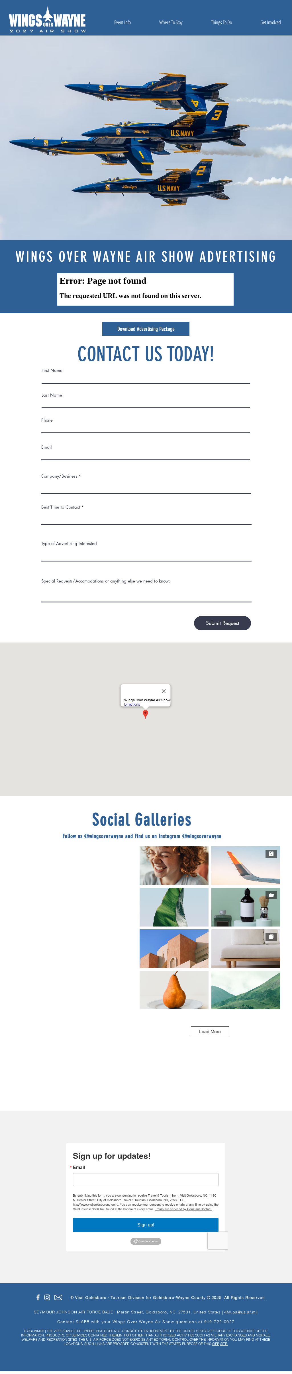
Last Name (52, 395)
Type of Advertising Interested (69, 543)
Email (46, 447)
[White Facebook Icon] (38, 1297)
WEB (215, 1344)
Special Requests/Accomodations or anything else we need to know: (105, 581)
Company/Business (59, 476)
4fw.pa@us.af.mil (241, 1312)
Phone (47, 420)
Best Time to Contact (60, 507)
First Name (52, 370)
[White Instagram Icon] (47, 1297)
